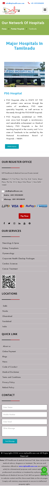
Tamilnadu (33, 29)
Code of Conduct (9, 367)
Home (4, 29)
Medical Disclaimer (10, 372)
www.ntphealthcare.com (28, 466)
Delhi (5, 306)
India (4, 326)
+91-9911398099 (37, 3)
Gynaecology (8, 253)
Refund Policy (8, 387)
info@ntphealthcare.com (15, 3)
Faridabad (6, 321)
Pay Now (24, 216)
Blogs (4, 356)
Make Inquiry (11, 146)
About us (6, 346)
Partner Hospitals (17, 29)
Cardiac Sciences (10, 263)
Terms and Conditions (11, 377)
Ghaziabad (7, 316)
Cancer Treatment (10, 268)
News (4, 361)
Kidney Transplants (10, 248)
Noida (5, 311)
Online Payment (9, 351)
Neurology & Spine (10, 243)
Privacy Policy (8, 382)
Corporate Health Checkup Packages (18, 258)
